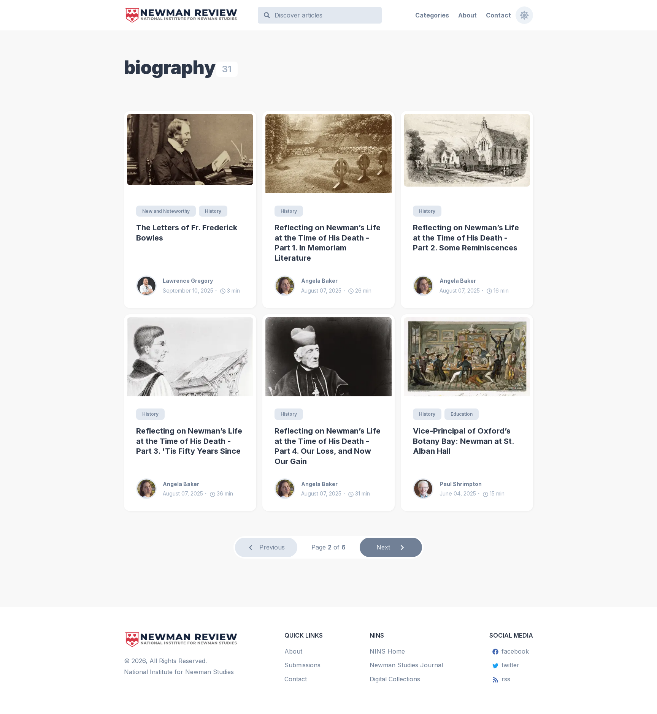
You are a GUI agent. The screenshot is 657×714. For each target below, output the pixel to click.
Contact (498, 15)
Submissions (302, 665)
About (467, 15)
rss (505, 679)
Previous (272, 547)
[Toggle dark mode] (524, 15)
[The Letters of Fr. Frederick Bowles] (190, 153)
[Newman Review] (187, 15)
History (213, 211)
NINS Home (387, 651)
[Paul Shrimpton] (426, 488)
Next (383, 547)
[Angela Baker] (288, 285)
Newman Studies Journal (406, 665)
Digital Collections (395, 679)
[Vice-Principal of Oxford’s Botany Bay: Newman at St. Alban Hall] (467, 356)
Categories (432, 15)
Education (462, 414)
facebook (515, 651)
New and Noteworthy (166, 211)
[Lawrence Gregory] (149, 285)
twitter (510, 665)
